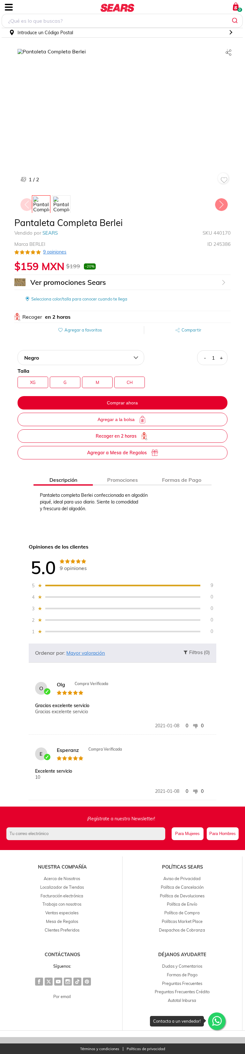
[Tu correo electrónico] (87, 833)
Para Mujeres (187, 833)
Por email (62, 996)
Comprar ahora (122, 402)
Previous (26, 203)
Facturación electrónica (62, 895)
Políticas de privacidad (146, 1049)
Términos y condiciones (99, 1049)
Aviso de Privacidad (182, 878)
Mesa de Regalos (62, 921)
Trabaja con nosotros (61, 904)
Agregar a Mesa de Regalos (117, 453)
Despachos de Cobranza (182, 930)
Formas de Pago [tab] (181, 480)
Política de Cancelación (182, 887)
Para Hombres (222, 833)
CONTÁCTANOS (62, 954)
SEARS (50, 233)
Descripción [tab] (63, 480)
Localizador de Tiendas (62, 887)
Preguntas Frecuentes (182, 983)
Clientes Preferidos (62, 930)
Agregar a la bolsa (116, 419)
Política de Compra (182, 912)
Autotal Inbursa (182, 1000)
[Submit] (235, 20)
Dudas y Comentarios (182, 966)
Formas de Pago (182, 974)
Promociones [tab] (122, 480)
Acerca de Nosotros (62, 878)
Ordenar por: (50, 652)
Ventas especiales (61, 912)
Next (221, 203)
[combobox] (122, 21)
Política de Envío (182, 904)
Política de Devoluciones (182, 895)
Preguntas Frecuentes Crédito (182, 991)
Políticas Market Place (182, 921)
